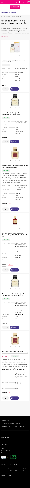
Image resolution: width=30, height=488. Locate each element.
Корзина (3, 448)
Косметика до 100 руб (6, 470)
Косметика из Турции (21, 468)
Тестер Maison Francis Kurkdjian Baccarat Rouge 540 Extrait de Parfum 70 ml (15, 234)
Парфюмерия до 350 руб (7, 468)
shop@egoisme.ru (5, 426)
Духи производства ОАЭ (22, 470)
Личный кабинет (5, 450)
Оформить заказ (5, 452)
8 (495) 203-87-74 (5, 420)
